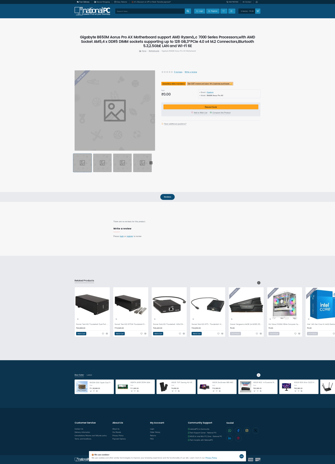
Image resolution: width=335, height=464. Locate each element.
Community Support (200, 422)
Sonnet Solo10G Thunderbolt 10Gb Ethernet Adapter (169, 324)
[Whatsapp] (257, 2)
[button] (73, 162)
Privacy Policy (211, 457)
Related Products (84, 280)
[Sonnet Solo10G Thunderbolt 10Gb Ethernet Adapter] (169, 305)
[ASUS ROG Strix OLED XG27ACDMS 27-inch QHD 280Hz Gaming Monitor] (286, 386)
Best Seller (79, 375)
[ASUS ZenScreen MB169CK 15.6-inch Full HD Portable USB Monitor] (204, 386)
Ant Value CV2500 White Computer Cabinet (285, 324)
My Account (157, 422)
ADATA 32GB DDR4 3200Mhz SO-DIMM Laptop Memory (141, 382)
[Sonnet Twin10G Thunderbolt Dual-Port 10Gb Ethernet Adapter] (92, 305)
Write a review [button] (191, 72)
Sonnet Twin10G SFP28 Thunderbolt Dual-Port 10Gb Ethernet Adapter (131, 324)
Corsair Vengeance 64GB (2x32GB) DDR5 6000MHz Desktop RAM (246, 324)
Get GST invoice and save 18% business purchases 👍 (210, 83)
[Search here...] (188, 11)
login (122, 236)
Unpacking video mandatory (173, 83)
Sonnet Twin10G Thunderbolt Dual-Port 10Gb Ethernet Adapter (92, 324)
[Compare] (231, 11)
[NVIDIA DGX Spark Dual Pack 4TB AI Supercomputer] (82, 386)
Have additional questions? (175, 124)
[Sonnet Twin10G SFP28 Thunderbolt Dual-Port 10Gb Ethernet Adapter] (131, 305)
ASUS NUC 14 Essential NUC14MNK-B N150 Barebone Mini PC (264, 382)
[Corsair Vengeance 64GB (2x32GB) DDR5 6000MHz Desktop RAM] (246, 305)
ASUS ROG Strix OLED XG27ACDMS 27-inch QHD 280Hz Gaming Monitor (305, 382)
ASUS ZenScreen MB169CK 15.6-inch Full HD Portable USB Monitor (223, 382)
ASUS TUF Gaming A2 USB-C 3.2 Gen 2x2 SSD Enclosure (182, 382)
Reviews (167, 197)
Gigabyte (210, 92)
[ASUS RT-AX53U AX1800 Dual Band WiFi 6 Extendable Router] (327, 386)
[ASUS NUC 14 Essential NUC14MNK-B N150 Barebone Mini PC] (245, 386)
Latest (89, 375)
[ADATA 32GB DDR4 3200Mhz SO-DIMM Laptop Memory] (123, 386)
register (130, 236)
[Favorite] (223, 11)
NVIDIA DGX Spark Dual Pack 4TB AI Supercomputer (101, 382)
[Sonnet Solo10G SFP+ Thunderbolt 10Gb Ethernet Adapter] (208, 305)
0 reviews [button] (178, 72)
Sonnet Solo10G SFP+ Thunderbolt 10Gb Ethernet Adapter (208, 324)
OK (241, 456)
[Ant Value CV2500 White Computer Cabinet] (285, 305)
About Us (117, 422)
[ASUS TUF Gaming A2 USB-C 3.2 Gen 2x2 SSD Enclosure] (164, 386)
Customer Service (85, 422)
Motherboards (154, 51)
